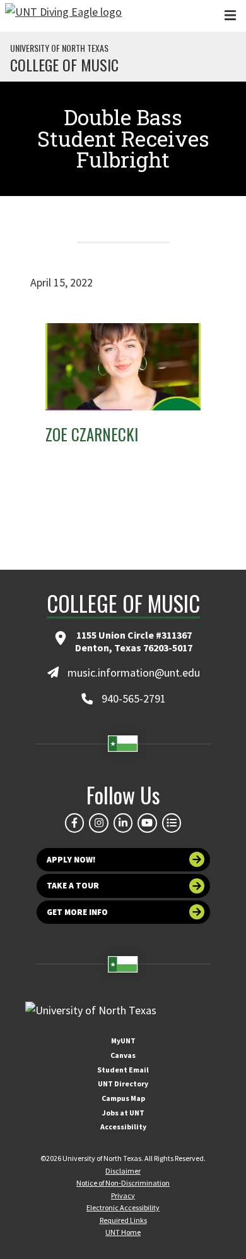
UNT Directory (123, 1083)
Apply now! (71, 859)
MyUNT (123, 1040)
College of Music (64, 64)
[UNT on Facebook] (74, 822)
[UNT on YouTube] (147, 822)
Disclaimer (123, 1171)
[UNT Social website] (171, 822)
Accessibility (123, 1126)
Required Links (123, 1220)
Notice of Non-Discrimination (123, 1183)
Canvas (123, 1055)
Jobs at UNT (123, 1112)
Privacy (123, 1195)
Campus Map (123, 1098)
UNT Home (123, 1232)
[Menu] (230, 15)
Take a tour (73, 885)
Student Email (123, 1069)
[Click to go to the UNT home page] (63, 15)
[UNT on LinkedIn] (123, 822)
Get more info (77, 912)
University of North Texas (59, 48)
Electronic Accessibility (123, 1207)
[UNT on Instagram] (98, 822)
